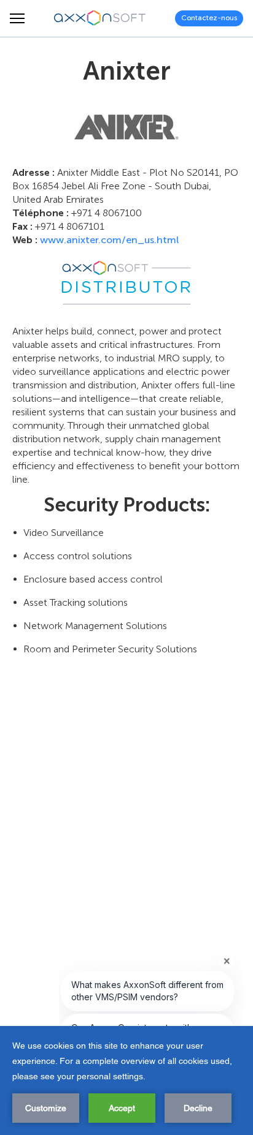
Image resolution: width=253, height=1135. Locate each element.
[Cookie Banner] (126, 1080)
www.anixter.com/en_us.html (109, 240)
